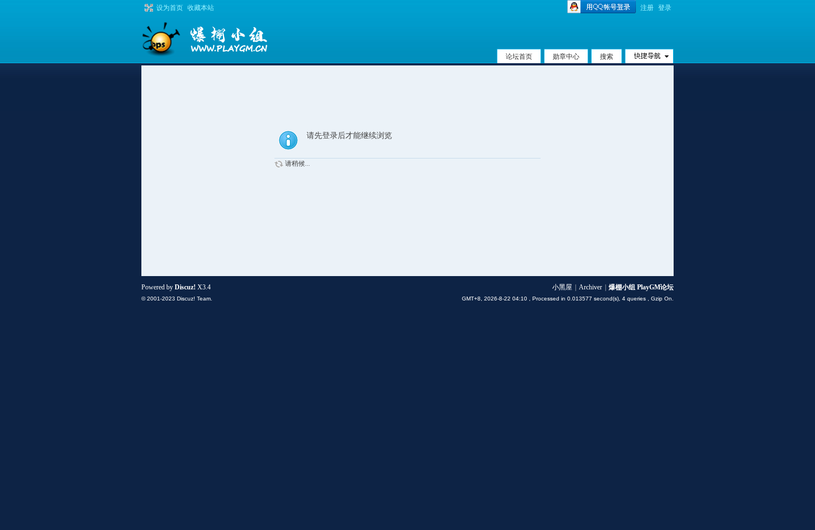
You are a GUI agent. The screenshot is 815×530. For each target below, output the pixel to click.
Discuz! (185, 287)
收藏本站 (200, 8)
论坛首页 (519, 56)
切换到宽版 (147, 8)
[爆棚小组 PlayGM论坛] (224, 39)
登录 (664, 8)
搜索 (606, 56)
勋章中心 (566, 56)
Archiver (590, 287)
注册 (647, 8)
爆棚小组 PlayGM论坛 (641, 287)
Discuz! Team (194, 298)
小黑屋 (562, 287)
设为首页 (169, 8)
